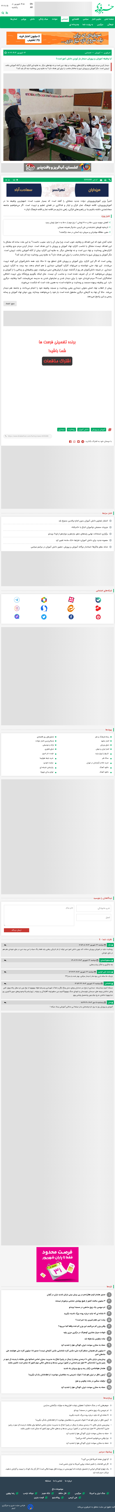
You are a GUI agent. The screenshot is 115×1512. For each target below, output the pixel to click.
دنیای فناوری (49, 749)
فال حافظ (62, 1493)
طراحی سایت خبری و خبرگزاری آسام (13, 1507)
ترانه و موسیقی (48, 745)
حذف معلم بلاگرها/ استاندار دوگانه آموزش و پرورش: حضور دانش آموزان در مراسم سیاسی (69, 547)
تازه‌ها (109, 1286)
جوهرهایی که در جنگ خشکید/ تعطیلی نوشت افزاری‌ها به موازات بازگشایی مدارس (76, 1405)
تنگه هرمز (46, 1493)
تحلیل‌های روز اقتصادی (45, 736)
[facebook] (70, 441)
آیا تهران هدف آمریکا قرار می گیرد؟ (95, 1459)
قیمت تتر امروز (47, 753)
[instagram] (17, 611)
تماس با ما (58, 1480)
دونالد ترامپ (28, 1493)
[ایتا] (71, 611)
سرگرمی (100, 24)
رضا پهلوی (10, 1493)
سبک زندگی (44, 19)
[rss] (6, 13)
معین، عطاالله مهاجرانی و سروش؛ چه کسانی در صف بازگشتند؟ (83, 232)
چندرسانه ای (74, 24)
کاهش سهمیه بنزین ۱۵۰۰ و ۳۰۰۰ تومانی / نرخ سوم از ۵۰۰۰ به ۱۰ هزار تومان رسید (76, 222)
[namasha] (98, 620)
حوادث (55, 19)
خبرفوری (87, 1506)
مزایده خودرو (48, 762)
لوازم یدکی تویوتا (47, 772)
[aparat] (71, 603)
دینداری (61, 429)
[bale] (98, 603)
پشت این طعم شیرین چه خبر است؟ (90, 1319)
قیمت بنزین (39, 1497)
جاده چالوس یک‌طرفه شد (94, 1338)
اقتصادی (75, 19)
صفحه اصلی (109, 19)
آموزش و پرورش (98, 429)
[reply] (5, 945)
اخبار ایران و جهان (102, 749)
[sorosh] (44, 611)
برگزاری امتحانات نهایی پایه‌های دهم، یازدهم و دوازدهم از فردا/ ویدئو (78, 534)
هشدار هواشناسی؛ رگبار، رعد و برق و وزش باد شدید (84, 1368)
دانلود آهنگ (104, 767)
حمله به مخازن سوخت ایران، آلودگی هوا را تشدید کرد (83, 1345)
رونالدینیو (56, 1497)
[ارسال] (101, 180)
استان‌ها (14, 19)
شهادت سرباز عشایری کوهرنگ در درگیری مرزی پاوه (84, 1332)
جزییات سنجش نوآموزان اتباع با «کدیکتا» (90, 527)
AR (31, 7)
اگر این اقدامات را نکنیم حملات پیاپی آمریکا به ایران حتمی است (84, 1464)
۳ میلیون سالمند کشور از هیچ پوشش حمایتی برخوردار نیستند (80, 1300)
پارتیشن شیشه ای (46, 767)
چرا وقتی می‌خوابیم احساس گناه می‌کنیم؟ (92, 1438)
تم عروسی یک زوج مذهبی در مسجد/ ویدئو (87, 1307)
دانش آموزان (83, 429)
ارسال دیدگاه (16, 930)
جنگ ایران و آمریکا (97, 1493)
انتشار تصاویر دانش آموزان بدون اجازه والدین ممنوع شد (83, 521)
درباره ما (68, 1480)
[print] (105, 180)
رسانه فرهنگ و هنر (102, 736)
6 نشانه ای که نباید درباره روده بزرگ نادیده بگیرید (84, 1313)
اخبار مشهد (105, 740)
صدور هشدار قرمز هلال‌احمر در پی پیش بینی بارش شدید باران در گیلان (76, 1294)
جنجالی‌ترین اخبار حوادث (44, 740)
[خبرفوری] (103, 8)
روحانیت (71, 429)
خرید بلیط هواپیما (46, 758)
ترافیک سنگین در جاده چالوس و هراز (90, 1381)
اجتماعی (64, 19)
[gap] (17, 620)
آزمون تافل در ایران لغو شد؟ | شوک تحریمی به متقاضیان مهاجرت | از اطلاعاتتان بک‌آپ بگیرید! (66, 1374)
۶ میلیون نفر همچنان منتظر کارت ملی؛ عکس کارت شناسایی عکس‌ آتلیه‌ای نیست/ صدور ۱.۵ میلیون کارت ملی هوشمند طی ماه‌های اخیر (55, 1352)
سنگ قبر (105, 758)
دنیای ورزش (104, 745)
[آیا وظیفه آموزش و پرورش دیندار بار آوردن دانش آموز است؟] (83, 441)
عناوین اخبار (96, 19)
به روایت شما (88, 24)
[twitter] (78, 441)
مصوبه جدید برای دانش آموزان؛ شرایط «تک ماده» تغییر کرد (82, 540)
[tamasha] (98, 611)
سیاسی (86, 19)
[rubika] (44, 603)
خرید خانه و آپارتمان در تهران (98, 762)
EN (31, 4)
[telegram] (17, 603)
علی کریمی (72, 1497)
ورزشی (24, 19)
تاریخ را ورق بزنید (102, 753)
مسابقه (48, 1480)
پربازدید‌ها (107, 1398)
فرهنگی (110, 24)
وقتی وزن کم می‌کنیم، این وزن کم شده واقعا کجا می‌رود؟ (81, 1326)
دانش (32, 19)
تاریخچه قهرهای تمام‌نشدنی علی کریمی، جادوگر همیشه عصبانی (83, 227)
